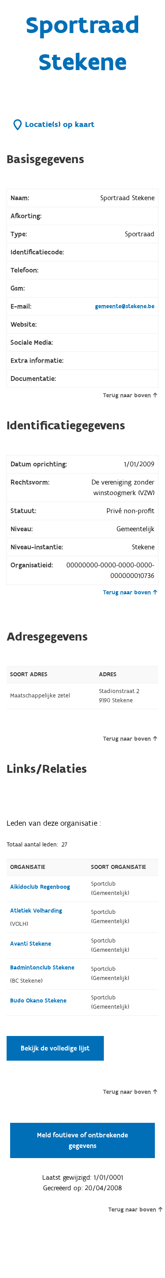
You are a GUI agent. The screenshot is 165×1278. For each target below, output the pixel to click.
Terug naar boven (127, 395)
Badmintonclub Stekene (42, 968)
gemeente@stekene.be (124, 306)
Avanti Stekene (30, 944)
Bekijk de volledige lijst (55, 1048)
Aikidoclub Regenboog (40, 887)
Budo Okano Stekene (38, 1001)
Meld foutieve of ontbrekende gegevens (82, 1140)
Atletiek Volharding (36, 911)
